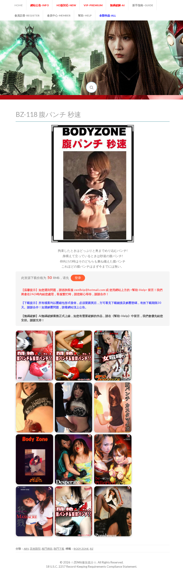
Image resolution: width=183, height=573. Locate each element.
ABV (26, 548)
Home (19, 5)
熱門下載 (59, 548)
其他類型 (35, 548)
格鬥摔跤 (47, 548)
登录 (78, 278)
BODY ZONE (81, 548)
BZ (91, 548)
